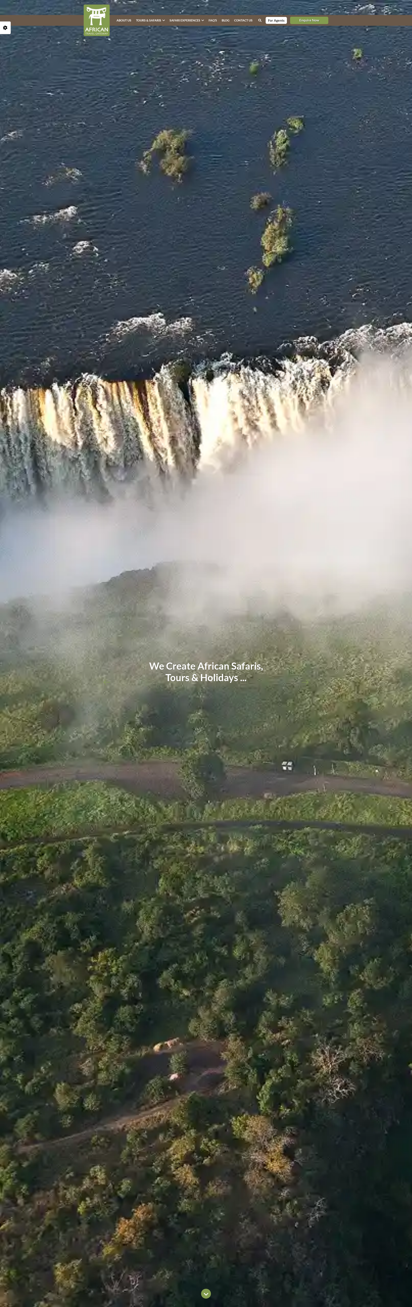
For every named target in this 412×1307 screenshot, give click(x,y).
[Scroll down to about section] (206, 1295)
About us (124, 20)
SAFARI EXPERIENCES (185, 20)
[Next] (305, 681)
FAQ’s (213, 20)
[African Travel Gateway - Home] (97, 20)
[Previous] (107, 681)
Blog (225, 20)
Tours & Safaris (148, 20)
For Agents (276, 20)
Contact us (243, 20)
